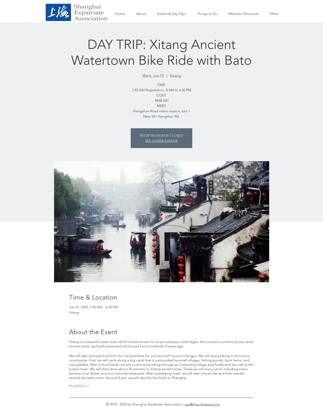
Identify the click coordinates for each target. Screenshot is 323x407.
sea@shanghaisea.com (202, 404)
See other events (161, 140)
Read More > (79, 386)
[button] (207, 13)
